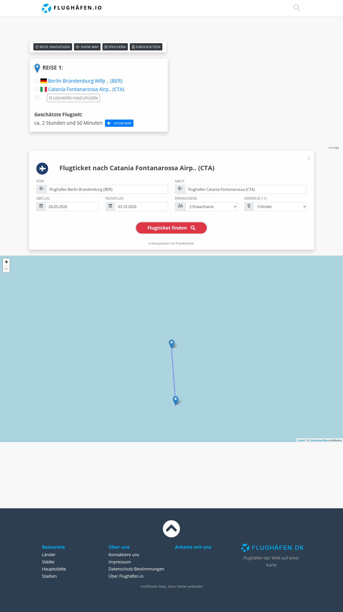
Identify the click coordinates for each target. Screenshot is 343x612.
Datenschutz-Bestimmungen (136, 569)
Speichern (116, 47)
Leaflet (301, 440)
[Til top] (171, 533)
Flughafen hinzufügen (73, 98)
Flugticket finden (167, 228)
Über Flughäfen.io (126, 576)
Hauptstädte (54, 569)
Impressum (119, 562)
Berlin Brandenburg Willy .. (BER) (85, 81)
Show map (89, 47)
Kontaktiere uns (123, 554)
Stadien (49, 576)
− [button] (6, 269)
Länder (49, 554)
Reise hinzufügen (54, 47)
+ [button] (6, 262)
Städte (48, 562)
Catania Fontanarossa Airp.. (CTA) (86, 89)
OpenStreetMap (319, 440)
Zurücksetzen (147, 47)
